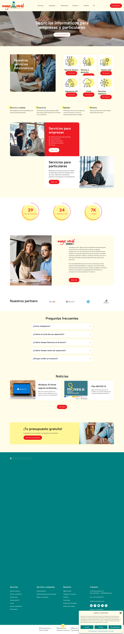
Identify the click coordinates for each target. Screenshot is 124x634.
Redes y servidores (42, 597)
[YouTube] (99, 605)
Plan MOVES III (98, 386)
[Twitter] (102, 605)
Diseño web (13, 597)
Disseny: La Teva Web (96, 609)
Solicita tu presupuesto (33, 437)
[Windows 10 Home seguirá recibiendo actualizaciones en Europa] (22, 389)
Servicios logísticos (16, 606)
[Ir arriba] (63, 626)
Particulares (64, 5)
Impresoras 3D (14, 600)
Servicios (40, 5)
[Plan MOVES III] (76, 389)
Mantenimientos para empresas (46, 594)
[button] (120, 613)
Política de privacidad (103, 631)
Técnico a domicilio (16, 594)
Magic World (67, 591)
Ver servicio (71, 73)
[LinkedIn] (91, 605)
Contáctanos (116, 5)
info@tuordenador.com (97, 601)
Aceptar (87, 627)
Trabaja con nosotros (69, 594)
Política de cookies (92, 631)
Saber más (54, 150)
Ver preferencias (115, 627)
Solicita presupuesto (62, 34)
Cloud (12, 603)
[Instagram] (106, 605)
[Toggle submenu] (44, 5)
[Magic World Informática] (13, 5)
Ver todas (62, 407)
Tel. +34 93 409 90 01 (96, 597)
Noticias (86, 5)
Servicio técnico (15, 591)
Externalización (41, 591)
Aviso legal (111, 631)
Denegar (101, 627)
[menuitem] (94, 5)
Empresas (52, 5)
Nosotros (75, 5)
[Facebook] (95, 605)
